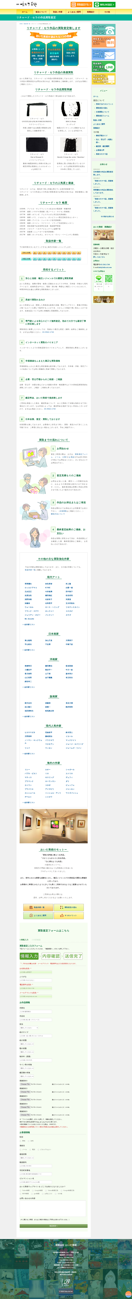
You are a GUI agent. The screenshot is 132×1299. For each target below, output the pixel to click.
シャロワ (48, 797)
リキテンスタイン (73, 607)
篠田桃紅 (48, 595)
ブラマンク (29, 781)
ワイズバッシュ (72, 793)
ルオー (48, 769)
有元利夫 (69, 677)
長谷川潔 (69, 703)
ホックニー (49, 611)
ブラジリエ (29, 789)
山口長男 (28, 677)
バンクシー (49, 615)
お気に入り (48, 1193)
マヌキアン (49, 744)
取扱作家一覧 (27, 23)
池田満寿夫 (29, 711)
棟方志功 (28, 703)
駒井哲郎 (69, 707)
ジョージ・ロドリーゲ (74, 744)
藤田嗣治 (48, 666)
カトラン (28, 785)
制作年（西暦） (26, 1056)
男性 (23, 1141)
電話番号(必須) (26, 984)
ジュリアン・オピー (33, 615)
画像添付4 (24, 1104)
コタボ (48, 785)
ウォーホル (29, 607)
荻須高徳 (69, 666)
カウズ (68, 615)
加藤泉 (27, 603)
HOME (21, 23)
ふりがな (23, 976)
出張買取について (102, 112)
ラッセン (48, 748)
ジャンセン (70, 789)
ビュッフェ (70, 785)
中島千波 (69, 644)
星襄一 (48, 707)
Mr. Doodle (29, 619)
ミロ (47, 773)
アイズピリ (49, 789)
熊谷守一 (48, 670)
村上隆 (68, 584)
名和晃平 (48, 603)
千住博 (48, 644)
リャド (27, 748)
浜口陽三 (28, 707)
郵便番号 (23, 1162)
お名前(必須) (25, 968)
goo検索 (36, 1193)
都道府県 (23, 1154)
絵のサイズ (24, 1032)
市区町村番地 (25, 1170)
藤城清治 (48, 736)
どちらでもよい (45, 1149)
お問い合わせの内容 (27, 1198)
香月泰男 (28, 674)
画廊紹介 (90, 12)
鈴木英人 (69, 732)
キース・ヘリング (52, 607)
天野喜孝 (28, 736)
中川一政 (69, 670)
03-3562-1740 (48, 332)
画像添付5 (24, 1111)
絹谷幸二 (28, 681)
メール (58, 457)
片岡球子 (69, 640)
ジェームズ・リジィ (74, 748)
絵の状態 (23, 1040)
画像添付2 (24, 1088)
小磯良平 (28, 670)
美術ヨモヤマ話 (102, 154)
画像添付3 (24, 1096)
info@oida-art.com (105, 267)
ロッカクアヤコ (31, 588)
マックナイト (71, 740)
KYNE (47, 588)
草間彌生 (28, 584)
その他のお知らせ (107, 216)
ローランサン (50, 781)
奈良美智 (48, 584)
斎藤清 (48, 703)
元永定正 (28, 591)
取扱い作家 (57, 12)
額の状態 (23, 1048)
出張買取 (63, 511)
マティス (28, 777)
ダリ (67, 781)
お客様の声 (100, 150)
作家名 (22, 1008)
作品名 (22, 1016)
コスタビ (69, 611)
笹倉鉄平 (48, 732)
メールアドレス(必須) (29, 993)
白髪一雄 (69, 588)
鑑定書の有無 (25, 1072)
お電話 (72, 457)
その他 (60, 1193)
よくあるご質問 (74, 12)
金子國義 (48, 677)
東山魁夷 (28, 640)
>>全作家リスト (28, 624)
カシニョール (30, 793)
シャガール (70, 769)
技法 (21, 1024)
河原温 (68, 599)
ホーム (25, 12)
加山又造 (48, 640)
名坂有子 (48, 599)
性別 (21, 1137)
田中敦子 (69, 591)
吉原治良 (28, 595)
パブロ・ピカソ (31, 773)
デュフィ (69, 777)
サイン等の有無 (26, 1064)
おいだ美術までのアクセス (66, 1267)
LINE (64, 457)
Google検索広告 (68, 1190)
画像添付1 (24, 1081)
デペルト (28, 797)
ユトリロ (69, 773)
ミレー (27, 769)
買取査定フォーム (102, 116)
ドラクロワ (49, 740)
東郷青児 (28, 666)
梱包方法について (58, 514)
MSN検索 (25, 1193)
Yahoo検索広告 (53, 1190)
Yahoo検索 (26, 1190)
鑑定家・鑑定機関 (102, 146)
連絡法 (22, 1145)
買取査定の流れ (102, 108)
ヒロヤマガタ (30, 732)
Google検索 (39, 1190)
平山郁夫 (28, 644)
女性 (32, 1141)
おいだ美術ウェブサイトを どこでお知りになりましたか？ (43, 1186)
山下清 (48, 674)
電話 (33, 1149)
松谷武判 (69, 595)
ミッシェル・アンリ (53, 793)
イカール (69, 736)
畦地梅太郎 (49, 711)
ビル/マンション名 (27, 1178)
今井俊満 (48, 591)
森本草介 (69, 674)
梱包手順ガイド (102, 135)
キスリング (49, 777)
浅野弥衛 (28, 599)
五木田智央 (70, 603)
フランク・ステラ (32, 611)
